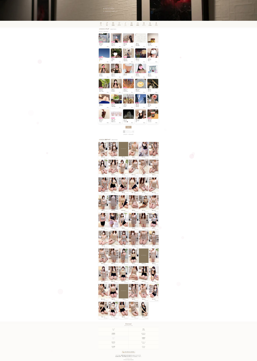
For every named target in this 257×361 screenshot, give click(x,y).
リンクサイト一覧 (128, 358)
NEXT (128, 127)
